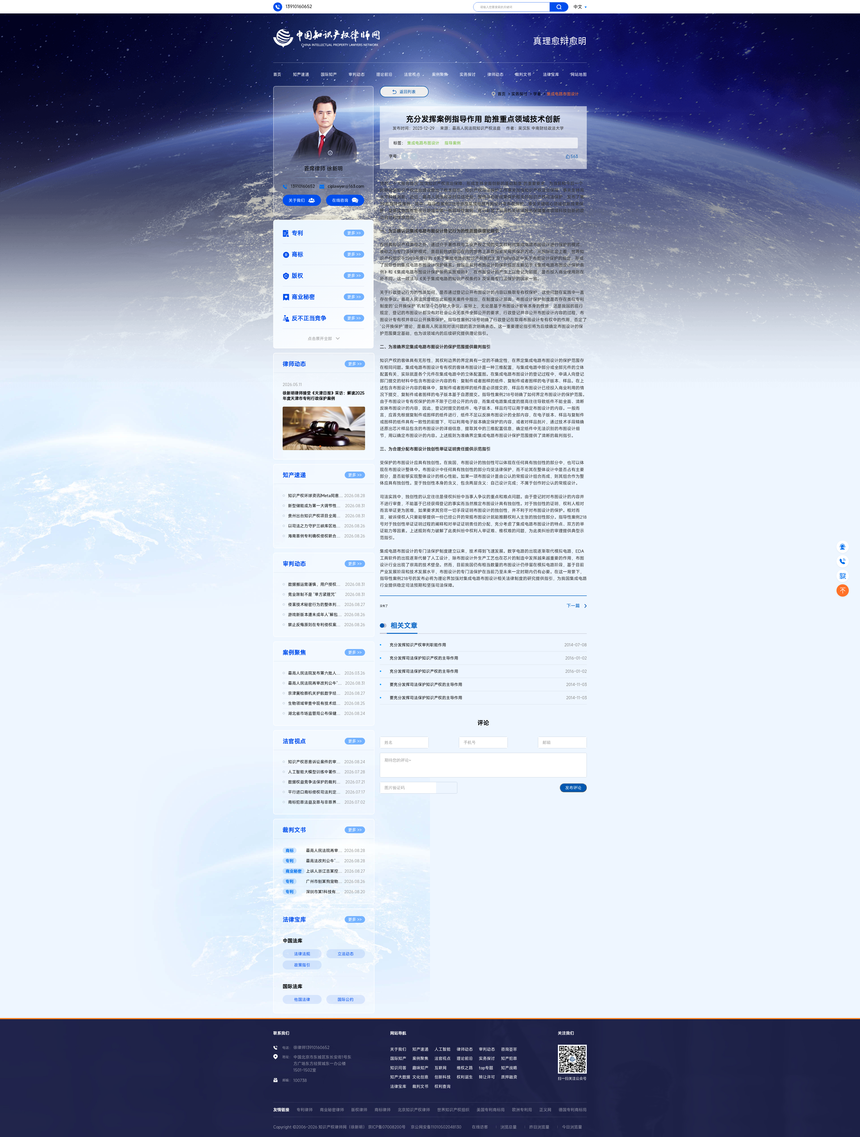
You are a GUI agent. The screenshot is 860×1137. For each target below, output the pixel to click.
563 (574, 156)
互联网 (440, 1067)
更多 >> (354, 233)
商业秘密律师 (332, 1109)
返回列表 (408, 91)
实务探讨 (468, 74)
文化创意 (420, 1077)
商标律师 (382, 1109)
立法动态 (346, 953)
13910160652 (298, 6)
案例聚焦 (440, 74)
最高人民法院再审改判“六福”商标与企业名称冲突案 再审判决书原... (335, 850)
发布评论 (573, 787)
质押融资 (509, 1077)
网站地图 (579, 74)
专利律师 (305, 1109)
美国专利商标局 (491, 1109)
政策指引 (302, 965)
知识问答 (398, 1067)
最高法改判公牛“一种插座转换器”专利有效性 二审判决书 (335, 860)
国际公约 (346, 999)
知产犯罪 (509, 1058)
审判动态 (356, 74)
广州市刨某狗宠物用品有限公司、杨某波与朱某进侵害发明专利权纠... (335, 881)
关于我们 (297, 200)
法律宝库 (551, 74)
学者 (537, 94)
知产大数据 (400, 1077)
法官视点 (412, 74)
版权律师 (359, 1109)
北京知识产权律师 (414, 1109)
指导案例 (453, 143)
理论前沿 (384, 74)
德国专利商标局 (573, 1109)
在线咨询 (340, 200)
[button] (320, 446)
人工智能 (442, 1049)
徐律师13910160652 (311, 1047)
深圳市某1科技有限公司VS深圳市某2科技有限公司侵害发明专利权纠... (335, 891)
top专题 (486, 1067)
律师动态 (495, 74)
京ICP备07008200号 (387, 1127)
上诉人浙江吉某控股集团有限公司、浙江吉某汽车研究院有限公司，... (335, 871)
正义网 (545, 1109)
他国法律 (302, 999)
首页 (277, 74)
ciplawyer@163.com (345, 186)
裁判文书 (523, 74)
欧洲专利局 (522, 1109)
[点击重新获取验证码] (446, 787)
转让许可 (487, 1077)
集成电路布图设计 (563, 94)
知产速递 (301, 74)
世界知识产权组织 (453, 1109)
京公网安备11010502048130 (436, 1127)
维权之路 (465, 1067)
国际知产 (329, 74)
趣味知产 (420, 1067)
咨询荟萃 (509, 1049)
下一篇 (573, 606)
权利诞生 (465, 1077)
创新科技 (442, 1077)
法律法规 (302, 953)
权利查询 (442, 1086)
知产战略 (509, 1067)
